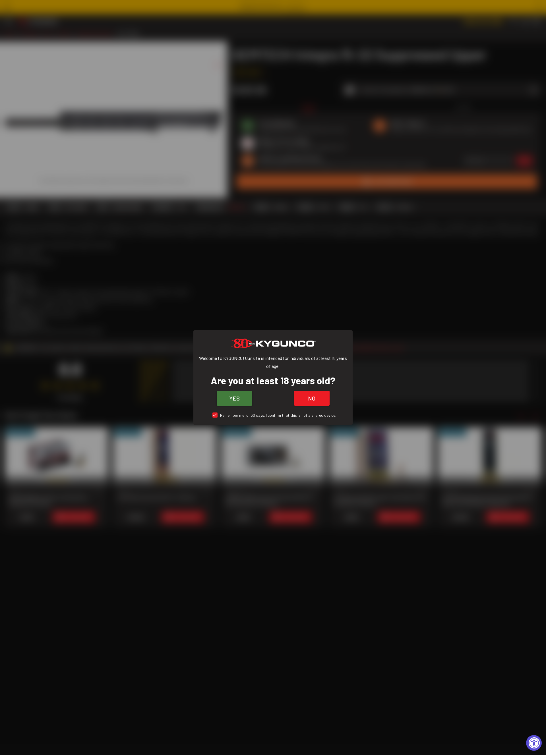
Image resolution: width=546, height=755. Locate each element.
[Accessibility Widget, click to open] (534, 743)
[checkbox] (273, 415)
